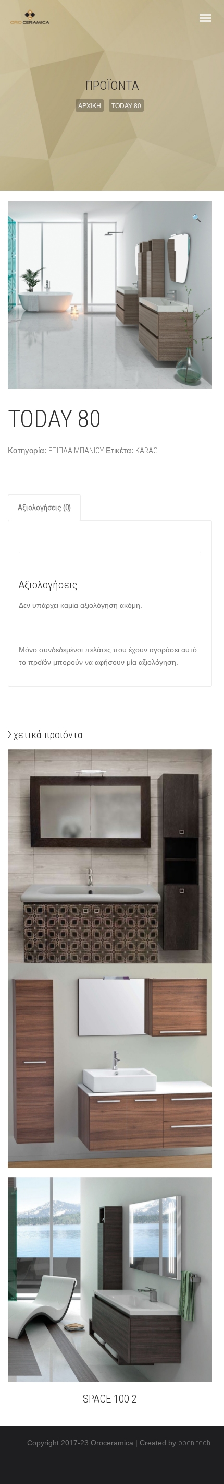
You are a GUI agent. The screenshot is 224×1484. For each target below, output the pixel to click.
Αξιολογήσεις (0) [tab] (44, 507)
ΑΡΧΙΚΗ (89, 105)
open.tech (194, 1442)
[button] (197, 218)
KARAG (146, 450)
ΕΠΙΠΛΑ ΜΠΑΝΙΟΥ (76, 450)
